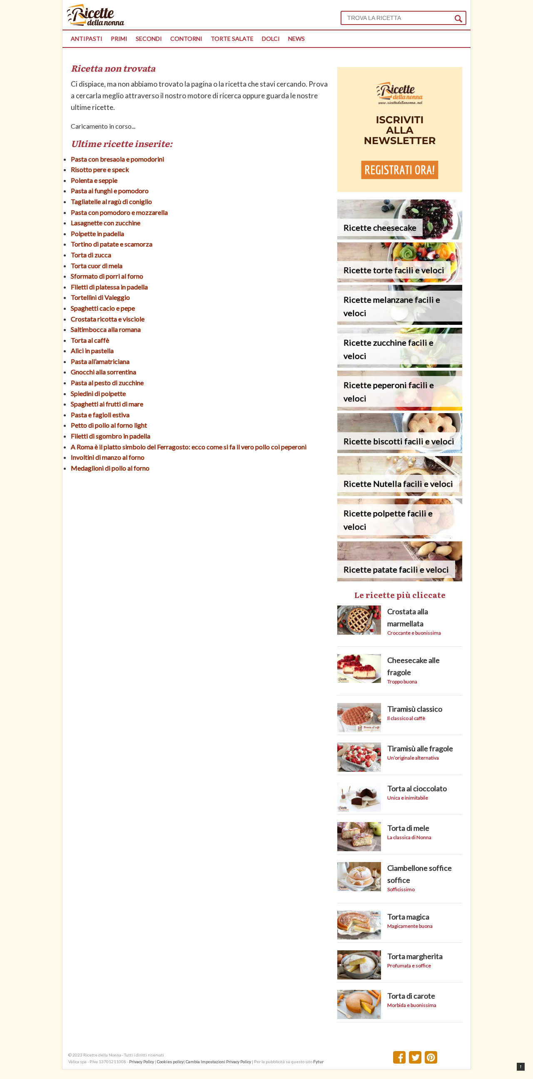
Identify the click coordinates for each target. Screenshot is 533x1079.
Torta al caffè (90, 340)
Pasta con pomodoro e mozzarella (119, 212)
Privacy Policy (141, 1061)
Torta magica (408, 916)
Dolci (271, 38)
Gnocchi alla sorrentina (103, 372)
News (296, 38)
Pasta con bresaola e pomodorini (117, 159)
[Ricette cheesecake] (399, 237)
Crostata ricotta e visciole (107, 319)
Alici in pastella (92, 350)
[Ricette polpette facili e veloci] (399, 536)
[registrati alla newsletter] (399, 189)
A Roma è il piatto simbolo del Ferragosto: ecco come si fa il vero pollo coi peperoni (188, 447)
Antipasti (86, 38)
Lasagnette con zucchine (105, 223)
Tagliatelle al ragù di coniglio (111, 201)
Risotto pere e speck (100, 169)
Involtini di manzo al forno (107, 457)
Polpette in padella (97, 233)
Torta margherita (415, 956)
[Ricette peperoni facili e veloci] (399, 408)
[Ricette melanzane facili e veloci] (399, 322)
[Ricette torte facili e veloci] (399, 280)
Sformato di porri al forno (107, 276)
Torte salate (232, 38)
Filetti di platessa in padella (109, 287)
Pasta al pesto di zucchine (107, 382)
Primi (119, 38)
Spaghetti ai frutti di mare (107, 404)
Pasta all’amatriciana (100, 361)
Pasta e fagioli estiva (100, 415)
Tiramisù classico (414, 708)
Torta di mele (408, 827)
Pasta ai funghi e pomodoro (110, 190)
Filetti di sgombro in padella (110, 436)
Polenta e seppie (94, 180)
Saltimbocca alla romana (106, 329)
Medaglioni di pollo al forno (110, 468)
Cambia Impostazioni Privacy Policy (219, 1061)
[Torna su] (521, 1067)
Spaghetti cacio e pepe (103, 308)
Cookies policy (170, 1061)
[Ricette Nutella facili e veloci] (399, 493)
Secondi (149, 38)
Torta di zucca (91, 255)
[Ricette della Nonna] (96, 23)
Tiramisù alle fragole (420, 748)
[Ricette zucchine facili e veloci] (399, 365)
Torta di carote (411, 995)
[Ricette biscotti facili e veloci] (399, 450)
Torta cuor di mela (96, 265)
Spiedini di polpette (98, 393)
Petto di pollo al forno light (109, 425)
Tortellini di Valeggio (100, 297)
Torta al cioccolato (417, 788)
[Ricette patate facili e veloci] (399, 579)
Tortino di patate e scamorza (111, 244)
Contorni (186, 38)
